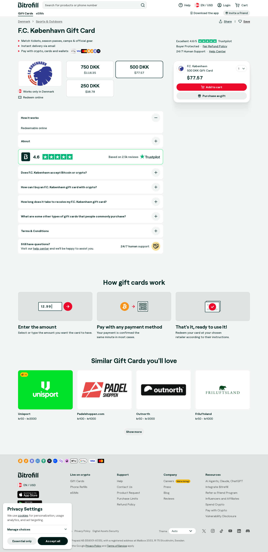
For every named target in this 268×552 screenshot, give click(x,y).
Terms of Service (117, 545)
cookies (23, 515)
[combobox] (91, 5)
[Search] (142, 5)
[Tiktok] (221, 531)
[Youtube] (230, 531)
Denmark (24, 21)
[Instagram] (213, 531)
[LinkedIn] (239, 531)
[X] (204, 531)
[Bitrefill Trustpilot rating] (57, 157)
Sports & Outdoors (49, 21)
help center (41, 248)
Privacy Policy (93, 545)
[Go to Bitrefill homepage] (28, 5)
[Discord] (248, 531)
